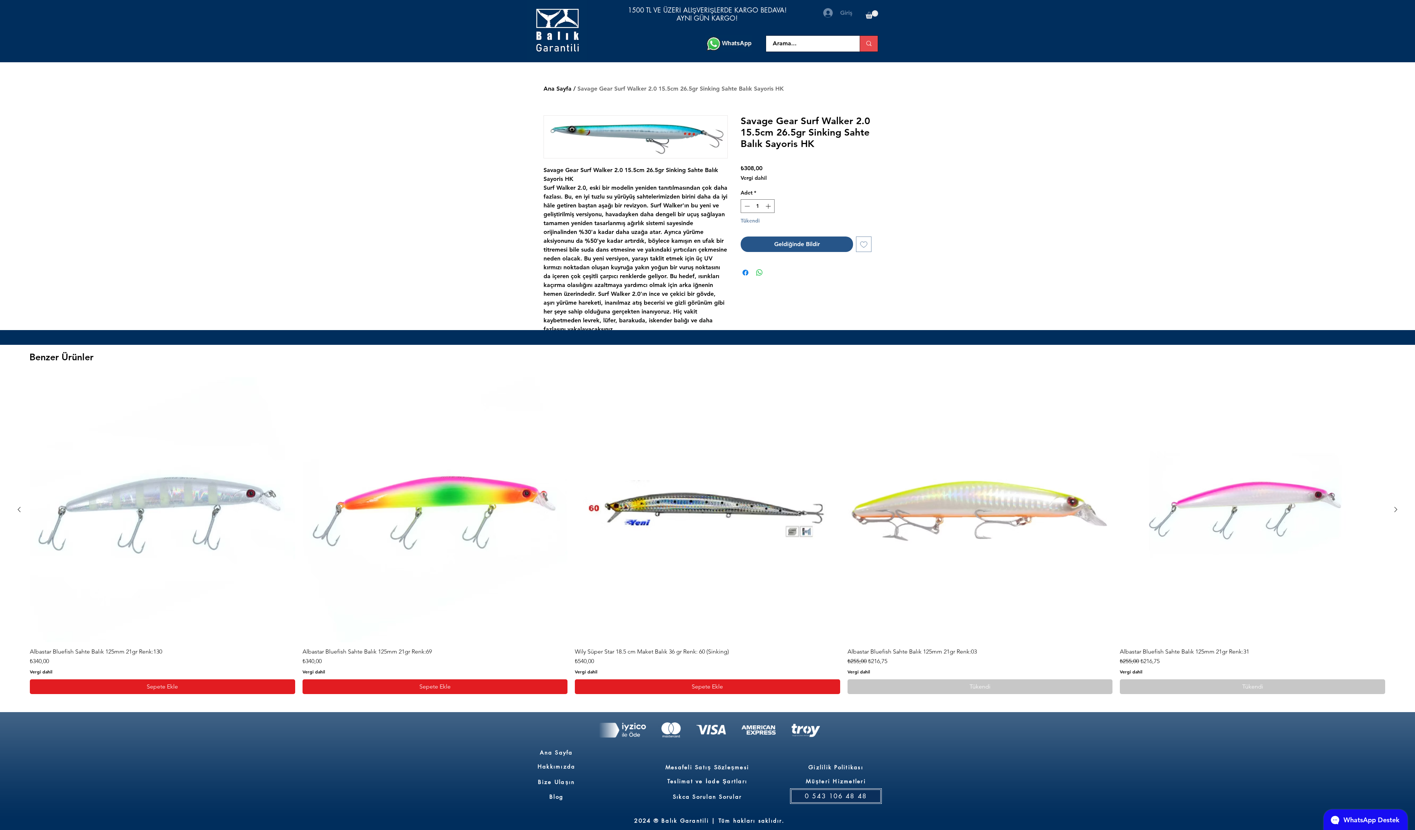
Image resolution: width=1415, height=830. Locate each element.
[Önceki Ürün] (19, 509)
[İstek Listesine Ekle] (863, 244)
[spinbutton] (757, 206)
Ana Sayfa (558, 88)
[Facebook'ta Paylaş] (745, 272)
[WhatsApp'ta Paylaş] (759, 272)
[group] (707, 535)
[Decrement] (746, 206)
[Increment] (768, 206)
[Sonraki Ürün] (1395, 509)
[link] (872, 14)
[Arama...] (869, 44)
